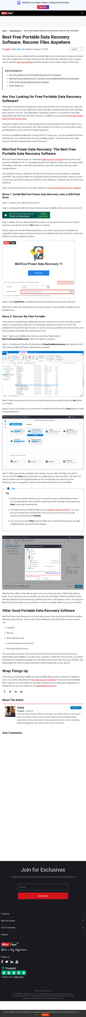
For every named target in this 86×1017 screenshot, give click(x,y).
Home (4, 31)
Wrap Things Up (16, 85)
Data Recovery (15, 31)
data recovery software (52, 159)
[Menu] (82, 13)
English (74, 49)
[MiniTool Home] (7, 13)
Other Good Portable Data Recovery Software (29, 82)
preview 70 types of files (59, 510)
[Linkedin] (11, 962)
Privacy (36, 991)
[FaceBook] (2, 962)
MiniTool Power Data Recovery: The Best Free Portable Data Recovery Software (44, 78)
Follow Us (76, 707)
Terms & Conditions (46, 991)
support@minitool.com (46, 686)
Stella (7, 49)
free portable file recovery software (65, 188)
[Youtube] (16, 962)
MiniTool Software (25, 62)
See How (43, 7)
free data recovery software (43, 680)
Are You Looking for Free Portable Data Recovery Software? (35, 75)
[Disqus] (43, 762)
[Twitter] (18, 49)
